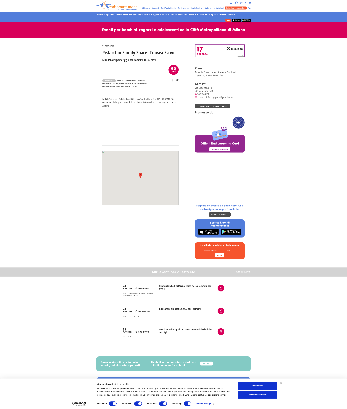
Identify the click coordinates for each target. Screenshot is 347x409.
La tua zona (180, 15)
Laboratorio (109, 80)
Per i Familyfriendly (168, 8)
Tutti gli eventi (243, 272)
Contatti (155, 8)
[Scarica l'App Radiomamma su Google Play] (246, 20)
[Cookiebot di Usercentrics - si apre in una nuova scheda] (79, 404)
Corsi (146, 15)
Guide (163, 15)
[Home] (116, 6)
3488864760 (203, 94)
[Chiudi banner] (281, 383)
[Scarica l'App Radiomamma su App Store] (236, 20)
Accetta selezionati (257, 394)
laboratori (141, 80)
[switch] (138, 403)
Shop (207, 15)
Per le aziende (183, 8)
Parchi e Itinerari (196, 15)
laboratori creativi (110, 83)
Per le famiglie (196, 8)
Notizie (100, 15)
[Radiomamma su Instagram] (241, 1)
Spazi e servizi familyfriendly (129, 15)
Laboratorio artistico (111, 86)
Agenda (110, 15)
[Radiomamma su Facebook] (246, 1)
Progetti (155, 15)
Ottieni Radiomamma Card (235, 8)
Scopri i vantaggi (220, 149)
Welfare (231, 15)
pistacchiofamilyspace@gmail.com (215, 97)
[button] (140, 175)
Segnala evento (219, 214)
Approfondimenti (218, 15)
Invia (219, 255)
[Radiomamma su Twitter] (250, 1)
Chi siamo (146, 8)
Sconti (171, 15)
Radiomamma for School (214, 8)
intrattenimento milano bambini (133, 83)
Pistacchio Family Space (126, 80)
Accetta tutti (257, 385)
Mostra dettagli (203, 403)
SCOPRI (206, 364)
